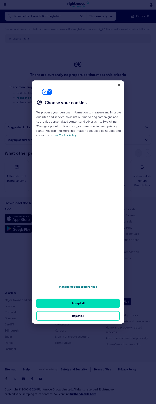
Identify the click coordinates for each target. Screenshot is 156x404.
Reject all (78, 315)
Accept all (78, 303)
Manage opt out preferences (78, 286)
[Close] (119, 85)
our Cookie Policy (65, 135)
